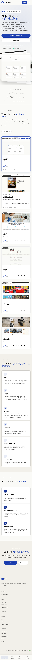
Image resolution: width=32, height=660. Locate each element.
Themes (12, 658)
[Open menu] (29, 2)
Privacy (3, 641)
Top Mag (3, 602)
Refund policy (4, 636)
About (2, 614)
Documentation (5, 631)
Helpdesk (3, 633)
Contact (3, 621)
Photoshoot (4, 604)
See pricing (16, 40)
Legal (2, 599)
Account (27, 658)
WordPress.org (4, 624)
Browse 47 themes (15, 35)
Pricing (3, 616)
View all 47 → (4, 607)
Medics (3, 597)
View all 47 (5, 131)
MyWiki (3, 591)
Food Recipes (4, 594)
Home (4, 658)
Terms (2, 638)
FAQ (2, 619)
